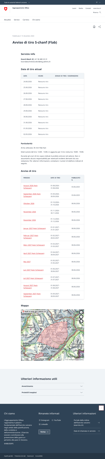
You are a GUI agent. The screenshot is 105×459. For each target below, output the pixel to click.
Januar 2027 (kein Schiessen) (34, 228)
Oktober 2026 (28, 203)
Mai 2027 (27, 262)
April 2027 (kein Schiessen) (33, 253)
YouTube (57, 420)
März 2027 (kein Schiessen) (34, 245)
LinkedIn (44, 424)
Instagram (45, 420)
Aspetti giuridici (8, 456)
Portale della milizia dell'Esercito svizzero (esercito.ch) (82, 422)
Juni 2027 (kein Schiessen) (33, 270)
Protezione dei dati (20, 456)
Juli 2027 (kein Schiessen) (33, 278)
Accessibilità (38, 456)
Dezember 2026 (29, 220)
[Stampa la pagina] (94, 26)
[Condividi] (99, 26)
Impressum (30, 456)
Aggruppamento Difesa (20, 8)
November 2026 (29, 212)
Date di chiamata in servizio (85, 431)
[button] (7, 20)
